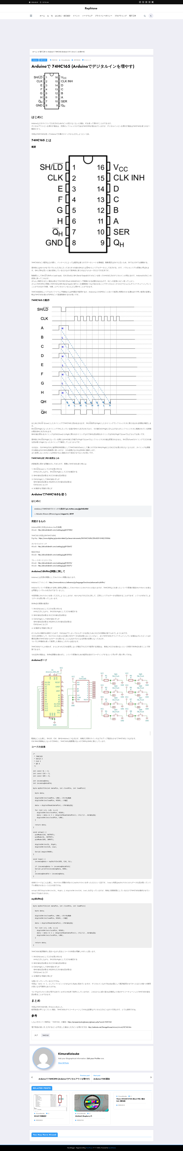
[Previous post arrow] (32, 1077)
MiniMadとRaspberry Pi (83, 1116)
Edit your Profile (93, 1058)
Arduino (35, 60)
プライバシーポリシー (103, 16)
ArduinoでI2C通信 (102, 1079)
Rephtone (91, 8)
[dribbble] (146, 2)
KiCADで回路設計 (40, 1116)
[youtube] (152, 2)
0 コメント (87, 60)
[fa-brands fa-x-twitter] (143, 2)
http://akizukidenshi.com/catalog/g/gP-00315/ (55, 563)
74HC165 (54, 60)
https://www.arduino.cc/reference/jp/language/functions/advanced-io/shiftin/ (77, 582)
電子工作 (132, 16)
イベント (76, 16)
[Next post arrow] (151, 1077)
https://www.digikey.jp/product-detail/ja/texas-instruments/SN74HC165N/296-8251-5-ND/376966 (74, 538)
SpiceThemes (112, 1148)
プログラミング (121, 16)
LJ (48, 16)
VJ (52, 16)
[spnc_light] (151, 15)
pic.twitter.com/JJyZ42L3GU (77, 509)
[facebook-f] (140, 2)
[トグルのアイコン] (31, 16)
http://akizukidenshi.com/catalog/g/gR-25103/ (55, 554)
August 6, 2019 (67, 514)
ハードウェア (87, 16)
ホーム (42, 16)
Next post (97, 1075)
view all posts (63, 1063)
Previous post (85, 1075)
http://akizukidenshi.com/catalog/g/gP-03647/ (55, 546)
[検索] (144, 16)
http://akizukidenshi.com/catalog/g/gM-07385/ (55, 530)
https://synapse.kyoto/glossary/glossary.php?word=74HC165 (90, 1022)
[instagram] (149, 2)
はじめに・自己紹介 (62, 16)
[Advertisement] (91, 33)
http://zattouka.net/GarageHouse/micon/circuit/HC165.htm (109, 1027)
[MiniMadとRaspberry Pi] (91, 1103)
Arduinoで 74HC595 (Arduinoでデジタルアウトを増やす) (64, 1079)
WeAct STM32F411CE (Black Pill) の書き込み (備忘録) (130, 1100)
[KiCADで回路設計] (50, 1103)
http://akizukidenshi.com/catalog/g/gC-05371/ (55, 565)
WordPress (89, 1148)
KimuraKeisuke (65, 60)
